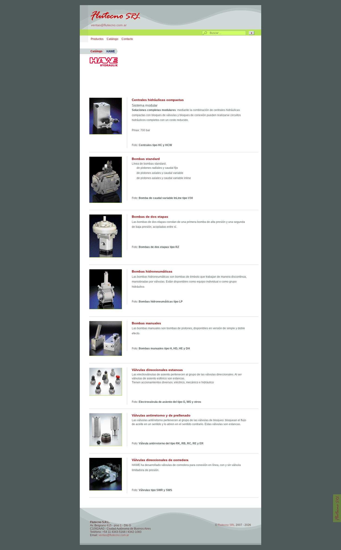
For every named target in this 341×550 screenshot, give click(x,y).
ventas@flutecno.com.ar (109, 25)
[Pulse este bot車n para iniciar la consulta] (251, 33)
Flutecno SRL (227, 525)
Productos (97, 39)
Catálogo (112, 39)
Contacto (127, 39)
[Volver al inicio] (115, 15)
